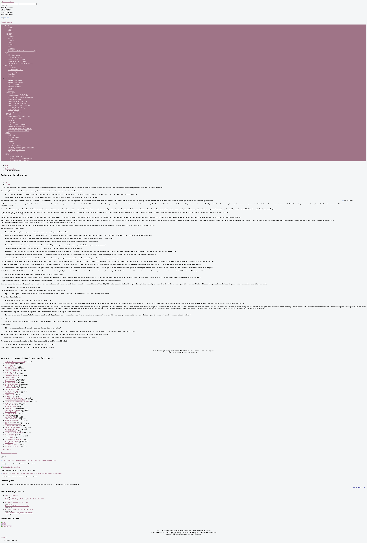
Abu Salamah (9, 365)
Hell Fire (11, 76)
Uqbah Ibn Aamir (10, 381)
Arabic (10, 38)
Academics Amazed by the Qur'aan (20, 63)
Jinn (9, 30)
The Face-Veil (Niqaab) (16, 156)
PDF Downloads (14, 55)
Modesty (11, 120)
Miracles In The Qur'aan (17, 61)
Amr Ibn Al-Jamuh (10, 431)
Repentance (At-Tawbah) (17, 103)
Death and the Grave (15, 70)
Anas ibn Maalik (10, 374)
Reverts (11, 91)
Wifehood (11, 141)
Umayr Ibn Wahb (10, 382)
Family (7, 133)
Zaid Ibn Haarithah (10, 369)
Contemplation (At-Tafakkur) (18, 95)
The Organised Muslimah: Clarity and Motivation (47, 473)
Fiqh (9, 47)
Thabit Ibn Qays (9, 389)
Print (6, 182)
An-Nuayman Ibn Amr (11, 429)
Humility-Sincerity (14, 118)
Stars (7, 78)
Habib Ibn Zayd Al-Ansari (13, 424)
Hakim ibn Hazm (10, 422)
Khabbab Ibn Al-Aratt (11, 413)
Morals (8, 114)
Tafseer (11, 40)
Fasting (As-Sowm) (15, 112)
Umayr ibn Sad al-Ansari (12, 384)
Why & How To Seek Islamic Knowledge (22, 51)
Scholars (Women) (14, 87)
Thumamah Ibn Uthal (11, 388)
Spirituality (10, 93)
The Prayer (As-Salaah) (16, 108)
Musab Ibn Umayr (10, 408)
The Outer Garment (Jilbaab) (18, 160)
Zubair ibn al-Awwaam (12, 375)
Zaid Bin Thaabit (10, 363)
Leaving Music (13, 110)
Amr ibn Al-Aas (9, 367)
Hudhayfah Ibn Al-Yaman (12, 420)
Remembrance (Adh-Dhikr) (17, 101)
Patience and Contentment (18, 124)
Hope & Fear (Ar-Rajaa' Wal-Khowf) (20, 97)
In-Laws (11, 143)
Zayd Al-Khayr (9, 377)
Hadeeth (11, 44)
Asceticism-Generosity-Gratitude (20, 129)
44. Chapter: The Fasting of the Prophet (16, 502)
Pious (10, 89)
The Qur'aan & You (15, 57)
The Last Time (15, 467)
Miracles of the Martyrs (12, 495)
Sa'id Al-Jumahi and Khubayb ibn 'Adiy (17, 401)
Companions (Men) (15, 80)
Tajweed (11, 36)
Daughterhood (13, 137)
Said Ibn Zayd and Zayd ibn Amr (15, 400)
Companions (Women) (16, 82)
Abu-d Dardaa (9, 437)
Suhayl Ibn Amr (9, 393)
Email (8, 184)
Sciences (8, 34)
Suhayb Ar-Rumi (10, 394)
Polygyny (11, 135)
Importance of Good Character (19, 116)
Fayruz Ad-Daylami (11, 425)
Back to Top (4, 537)
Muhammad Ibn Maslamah (13, 410)
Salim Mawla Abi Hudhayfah (13, 398)
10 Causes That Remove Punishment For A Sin (19, 509)
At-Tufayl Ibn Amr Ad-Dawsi (14, 427)
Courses (11, 32)
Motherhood (13, 152)
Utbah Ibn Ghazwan (11, 379)
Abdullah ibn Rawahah (12, 370)
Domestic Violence (15, 146)
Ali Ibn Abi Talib (10, 372)
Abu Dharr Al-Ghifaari (11, 446)
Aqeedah (11, 49)
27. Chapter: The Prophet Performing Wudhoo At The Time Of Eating (26, 499)
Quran (7, 53)
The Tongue (12, 122)
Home (7, 26)
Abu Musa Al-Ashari (11, 444)
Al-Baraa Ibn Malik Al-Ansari (14, 432)
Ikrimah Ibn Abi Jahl (11, 419)
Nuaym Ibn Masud (10, 406)
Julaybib (7, 415)
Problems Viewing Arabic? (9, 453)
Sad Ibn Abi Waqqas (11, 403)
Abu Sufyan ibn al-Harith (12, 441)
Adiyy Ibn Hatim (10, 434)
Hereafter (9, 66)
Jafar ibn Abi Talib (10, 417)
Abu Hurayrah (9, 443)
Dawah (10, 28)
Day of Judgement (14, 72)
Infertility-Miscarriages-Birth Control (21, 148)
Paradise (11, 74)
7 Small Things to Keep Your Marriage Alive (42, 460)
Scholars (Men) (13, 84)
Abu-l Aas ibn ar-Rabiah (12, 436)
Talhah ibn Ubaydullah (11, 391)
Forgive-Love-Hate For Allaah (18, 131)
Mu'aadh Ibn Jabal (10, 412)
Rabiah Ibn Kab (9, 405)
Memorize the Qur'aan (16, 59)
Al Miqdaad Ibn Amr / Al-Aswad (15, 362)
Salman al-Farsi (9, 396)
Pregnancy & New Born (16, 150)
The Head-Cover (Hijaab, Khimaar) (20, 158)
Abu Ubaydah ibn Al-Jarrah (13, 439)
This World (12, 68)
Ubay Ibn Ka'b (9, 386)
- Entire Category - (6, 449)
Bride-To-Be (12, 139)
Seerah (10, 42)
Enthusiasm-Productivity (17, 127)
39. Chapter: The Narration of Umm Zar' (17, 506)
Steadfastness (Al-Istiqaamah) (19, 106)
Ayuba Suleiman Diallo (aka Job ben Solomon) (19, 513)
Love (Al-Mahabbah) (15, 99)
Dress (7, 154)
